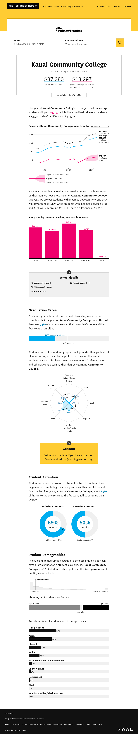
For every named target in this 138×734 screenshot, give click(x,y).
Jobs (88, 724)
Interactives (34, 724)
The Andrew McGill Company (33, 718)
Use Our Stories (45, 724)
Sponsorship (79, 724)
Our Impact (16, 724)
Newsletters (103, 6)
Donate (127, 6)
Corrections (58, 724)
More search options (76, 44)
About (117, 6)
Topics (24, 724)
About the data (38, 291)
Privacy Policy (97, 724)
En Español (9, 713)
